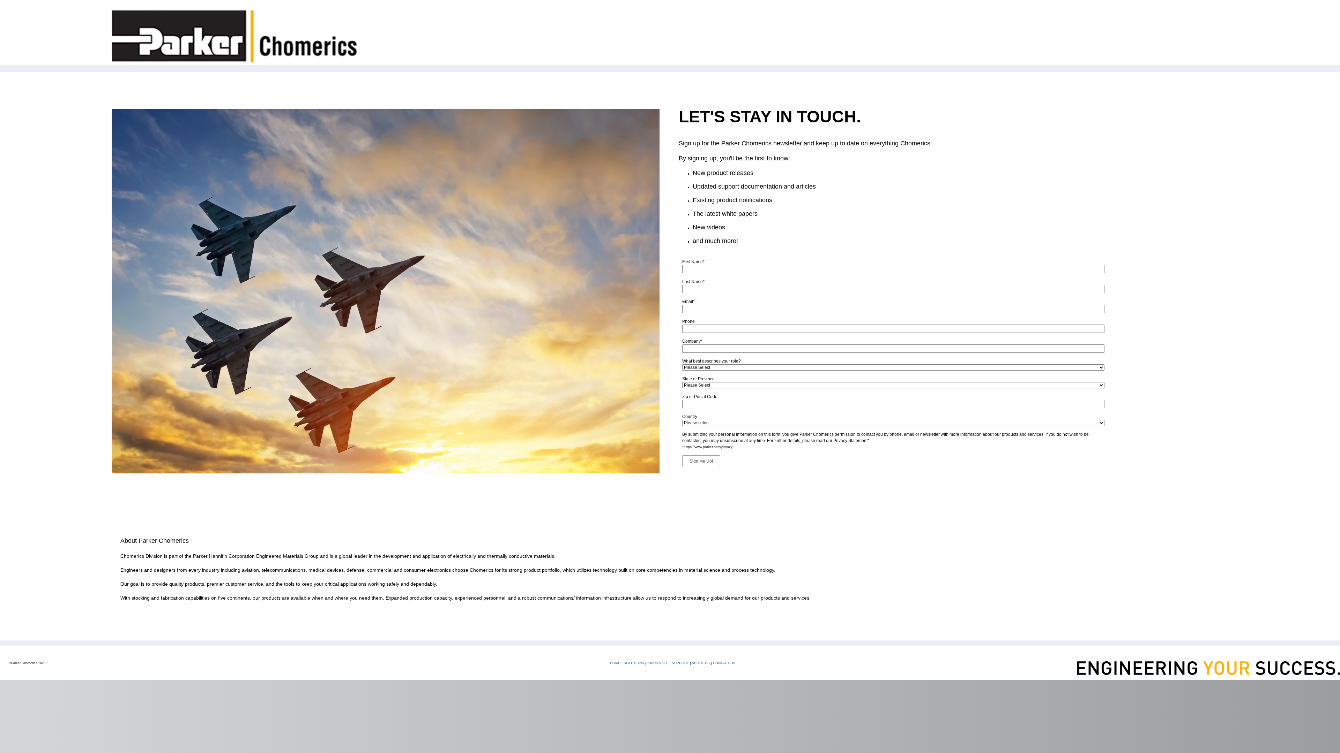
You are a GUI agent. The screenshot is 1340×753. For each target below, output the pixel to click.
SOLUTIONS (634, 663)
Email (688, 301)
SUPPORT (680, 663)
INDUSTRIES (658, 663)
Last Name (693, 281)
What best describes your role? (711, 361)
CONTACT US (724, 663)
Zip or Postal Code (699, 396)
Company (692, 341)
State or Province (698, 378)
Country (689, 416)
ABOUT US (701, 663)
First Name (693, 261)
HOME (615, 663)
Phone (688, 321)
